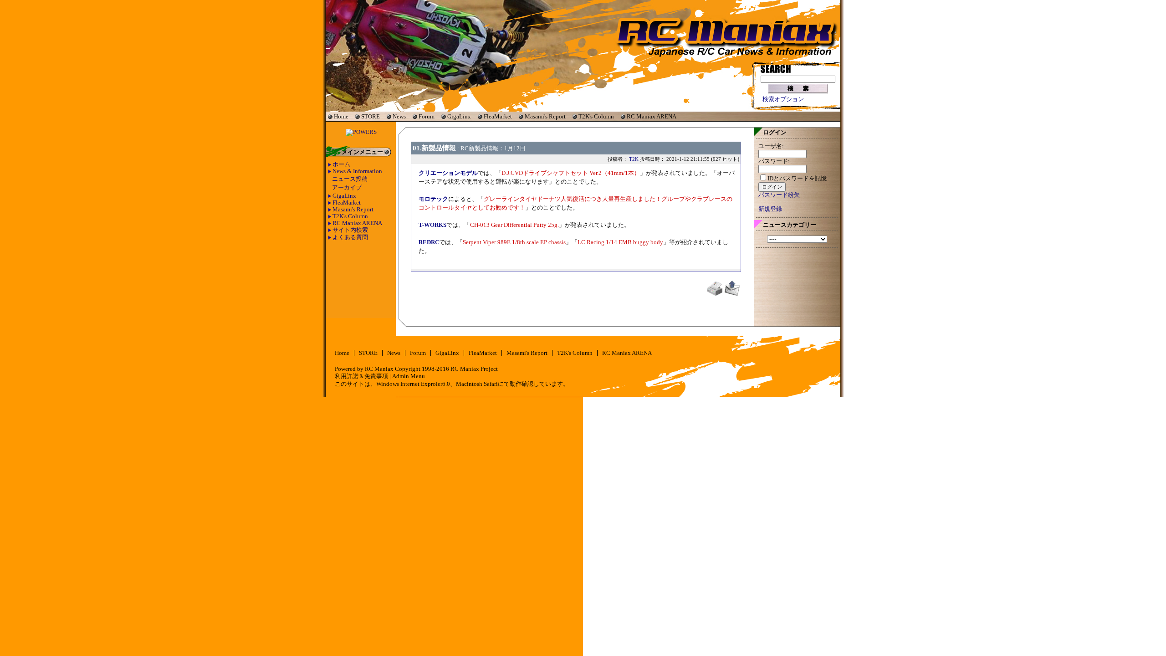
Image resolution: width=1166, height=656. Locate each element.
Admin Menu (408, 376)
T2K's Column (596, 116)
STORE (370, 116)
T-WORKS (432, 225)
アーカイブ (347, 187)
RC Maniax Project (474, 369)
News (399, 116)
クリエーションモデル (448, 173)
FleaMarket (498, 116)
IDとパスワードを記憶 (797, 178)
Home (341, 116)
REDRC (429, 242)
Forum (427, 116)
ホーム (341, 164)
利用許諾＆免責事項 (361, 376)
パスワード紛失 (779, 195)
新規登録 (770, 209)
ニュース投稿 (350, 179)
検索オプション (783, 99)
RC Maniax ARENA (651, 116)
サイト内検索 (350, 230)
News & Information (357, 171)
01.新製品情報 (434, 148)
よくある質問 (350, 237)
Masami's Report (545, 116)
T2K (634, 159)
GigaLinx (459, 116)
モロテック (433, 199)
